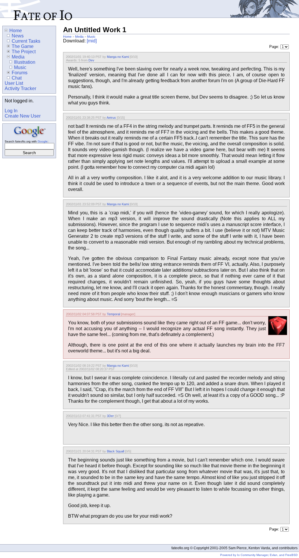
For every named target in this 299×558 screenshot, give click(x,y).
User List (14, 83)
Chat (17, 77)
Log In (11, 110)
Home (67, 36)
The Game (23, 46)
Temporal (113, 314)
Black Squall (115, 451)
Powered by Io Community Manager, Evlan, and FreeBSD (259, 555)
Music (91, 36)
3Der (110, 416)
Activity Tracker (20, 88)
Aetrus (111, 117)
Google (43, 141)
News (18, 35)
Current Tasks (26, 41)
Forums (19, 72)
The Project (24, 51)
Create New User (23, 115)
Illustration (24, 62)
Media (79, 36)
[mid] (92, 40)
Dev (91, 60)
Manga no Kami (118, 56)
